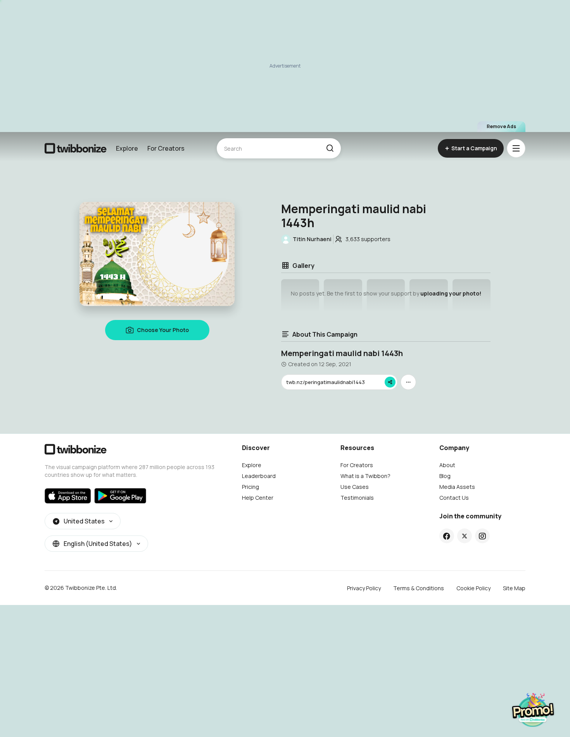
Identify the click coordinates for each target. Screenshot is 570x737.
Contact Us (454, 497)
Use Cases (354, 486)
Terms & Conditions (418, 588)
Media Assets (457, 486)
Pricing (250, 486)
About (447, 465)
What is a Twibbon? (365, 476)
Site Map (514, 588)
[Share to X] (464, 536)
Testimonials (357, 497)
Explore (127, 148)
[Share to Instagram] (482, 536)
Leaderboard (259, 476)
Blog (445, 476)
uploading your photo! (450, 293)
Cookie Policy (473, 588)
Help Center (257, 497)
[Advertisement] (285, 66)
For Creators (166, 148)
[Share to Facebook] (446, 536)
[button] (330, 148)
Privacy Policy (364, 588)
